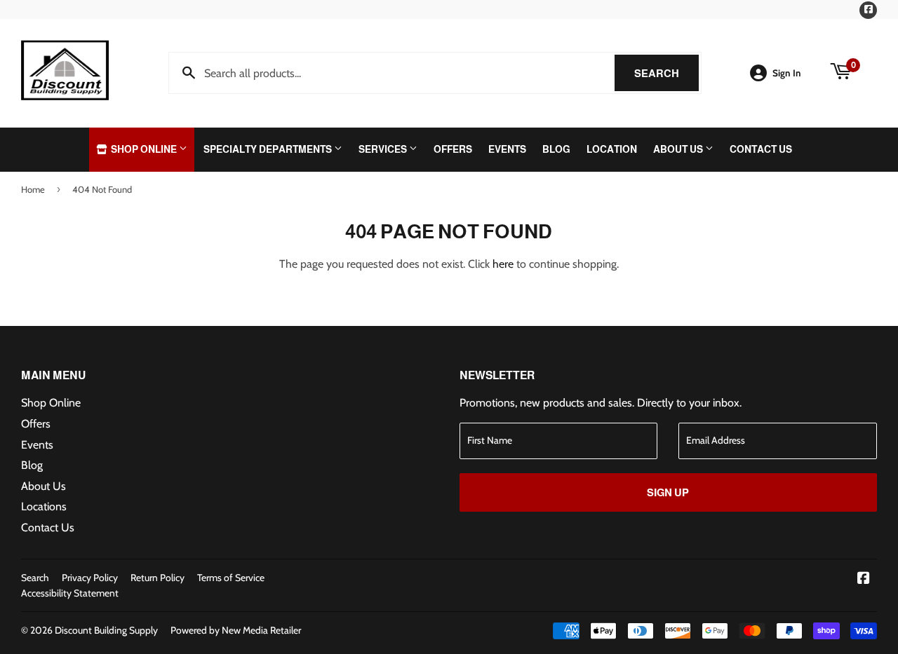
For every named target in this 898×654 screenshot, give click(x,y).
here (503, 264)
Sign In (786, 73)
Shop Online (144, 149)
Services (383, 149)
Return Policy (157, 577)
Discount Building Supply (106, 630)
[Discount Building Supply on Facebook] (863, 579)
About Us (679, 149)
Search (666, 73)
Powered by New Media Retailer (235, 630)
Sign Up (668, 492)
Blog (556, 149)
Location (612, 149)
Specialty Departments (268, 149)
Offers (453, 149)
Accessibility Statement (70, 593)
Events (507, 149)
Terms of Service (230, 577)
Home (33, 189)
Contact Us (761, 149)
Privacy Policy (90, 577)
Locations (44, 506)
